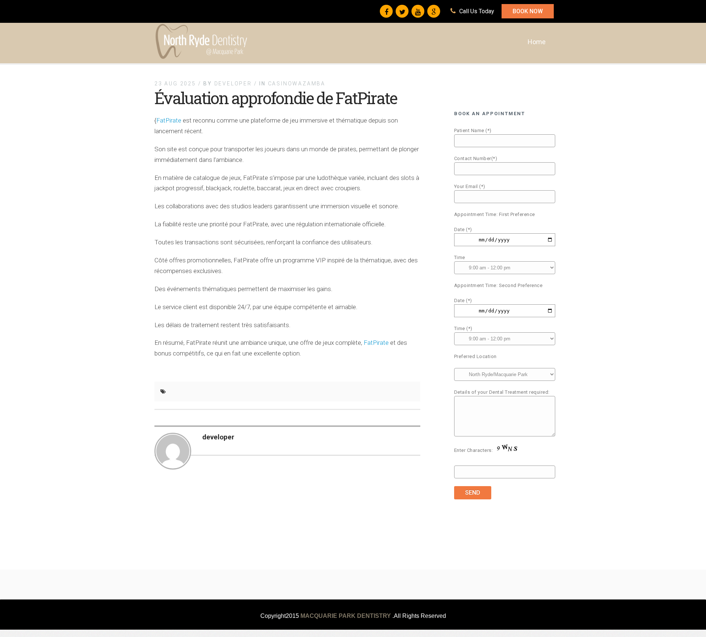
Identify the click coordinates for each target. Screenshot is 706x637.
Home (537, 42)
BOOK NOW (528, 11)
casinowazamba (296, 83)
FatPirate (168, 120)
